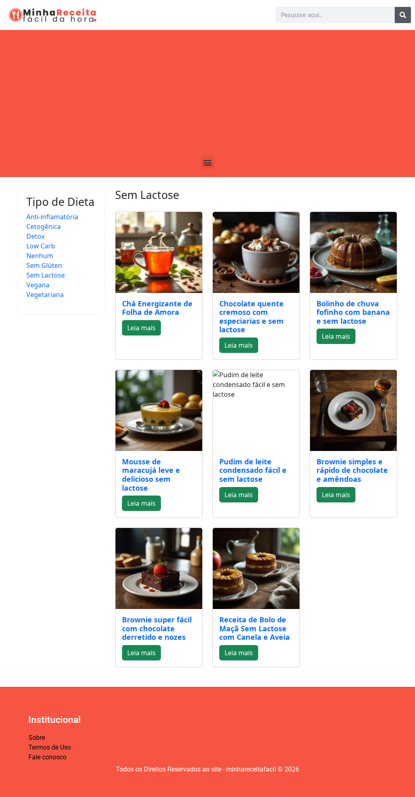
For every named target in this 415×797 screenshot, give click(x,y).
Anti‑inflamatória (52, 216)
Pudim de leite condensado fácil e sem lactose (253, 470)
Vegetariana (45, 294)
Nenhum (39, 255)
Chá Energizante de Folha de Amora (157, 308)
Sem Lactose (45, 275)
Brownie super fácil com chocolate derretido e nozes (157, 628)
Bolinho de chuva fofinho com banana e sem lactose (353, 312)
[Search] (403, 15)
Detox (35, 236)
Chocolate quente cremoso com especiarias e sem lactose (251, 317)
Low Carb (40, 245)
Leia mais (141, 327)
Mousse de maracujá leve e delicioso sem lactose (151, 475)
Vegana (37, 284)
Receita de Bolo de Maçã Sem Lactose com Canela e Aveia (254, 628)
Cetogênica (43, 226)
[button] (207, 162)
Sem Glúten (44, 265)
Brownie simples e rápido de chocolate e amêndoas (352, 470)
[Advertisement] (207, 95)
